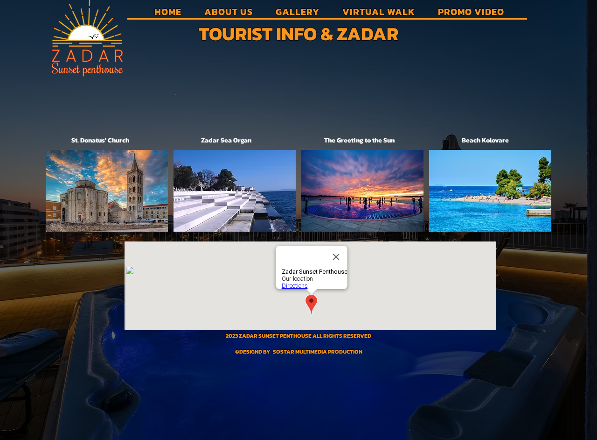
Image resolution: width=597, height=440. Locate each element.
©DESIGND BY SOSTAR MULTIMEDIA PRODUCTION (298, 352)
